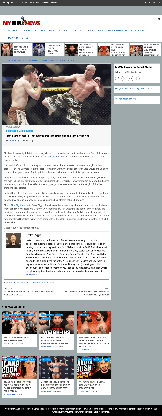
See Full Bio (31, 274)
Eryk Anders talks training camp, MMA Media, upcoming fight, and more (87, 291)
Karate (100, 30)
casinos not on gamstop (126, 99)
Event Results (27, 315)
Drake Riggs (15, 140)
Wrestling (136, 30)
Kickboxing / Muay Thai (117, 30)
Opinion (52, 30)
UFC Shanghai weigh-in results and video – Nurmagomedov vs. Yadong (87, 50)
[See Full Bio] (38, 274)
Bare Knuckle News (12, 315)
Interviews (40, 30)
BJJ (77, 30)
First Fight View (18, 205)
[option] (16, 49)
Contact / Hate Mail (49, 3)
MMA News (34, 3)
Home (24, 3)
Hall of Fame (53, 156)
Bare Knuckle (65, 30)
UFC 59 (51, 283)
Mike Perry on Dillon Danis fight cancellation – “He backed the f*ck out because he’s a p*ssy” (119, 53)
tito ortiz (43, 283)
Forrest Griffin (31, 283)
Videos (25, 38)
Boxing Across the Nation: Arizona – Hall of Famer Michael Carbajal (29, 291)
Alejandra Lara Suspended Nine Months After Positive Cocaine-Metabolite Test (55, 385)
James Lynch (11, 394)
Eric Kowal (10, 344)
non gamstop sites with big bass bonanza (133, 88)
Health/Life (13, 38)
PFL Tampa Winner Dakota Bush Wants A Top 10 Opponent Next (92, 385)
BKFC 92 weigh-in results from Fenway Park (21, 49)
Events (24, 30)
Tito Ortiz (95, 156)
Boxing (89, 30)
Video (29, 131)
